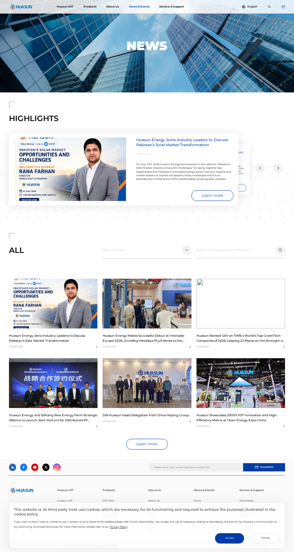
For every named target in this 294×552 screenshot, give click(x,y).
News (197, 500)
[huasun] (21, 7)
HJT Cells (108, 500)
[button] (260, 168)
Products (90, 6)
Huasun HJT (65, 6)
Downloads (246, 500)
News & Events (139, 6)
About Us (112, 6)
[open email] (283, 7)
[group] (123, 169)
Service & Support (171, 6)
